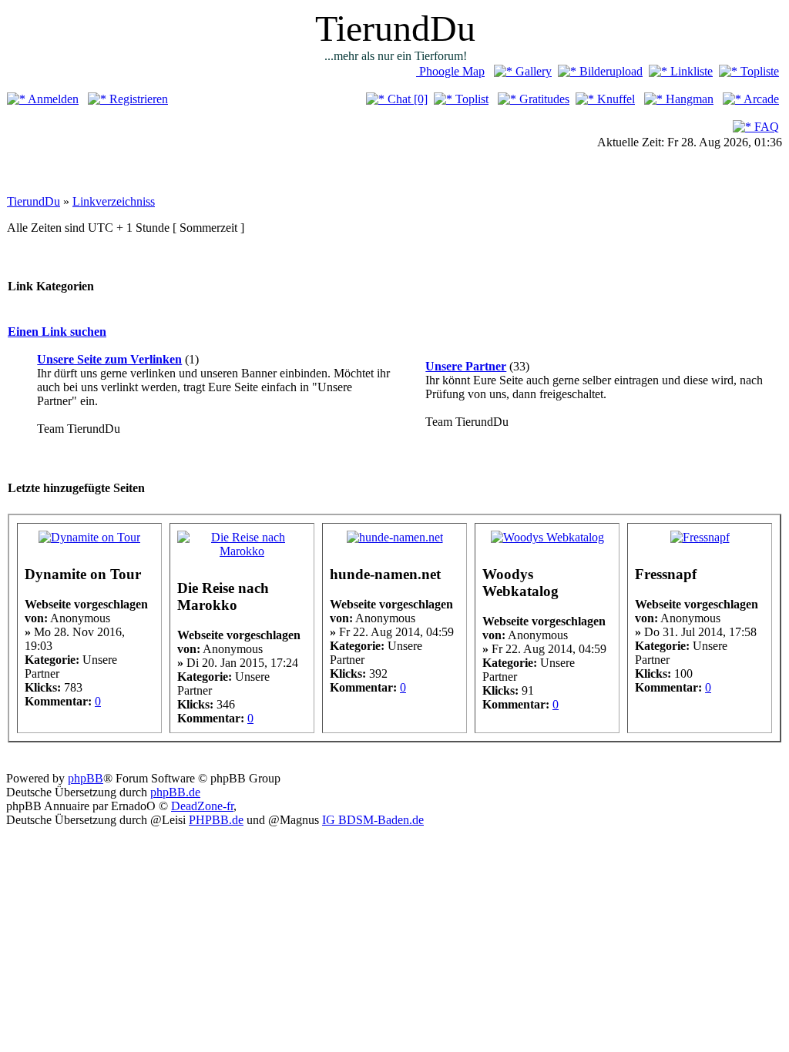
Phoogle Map (450, 71)
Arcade (760, 99)
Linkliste (690, 71)
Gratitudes (542, 99)
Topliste (758, 71)
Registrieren (137, 99)
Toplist (470, 99)
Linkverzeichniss (113, 201)
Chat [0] (406, 99)
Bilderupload (609, 71)
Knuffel (614, 99)
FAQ (765, 126)
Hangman (688, 99)
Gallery (532, 71)
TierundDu (33, 201)
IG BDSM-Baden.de (373, 819)
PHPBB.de (216, 819)
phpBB (85, 778)
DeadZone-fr (202, 805)
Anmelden (52, 99)
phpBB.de (175, 792)
